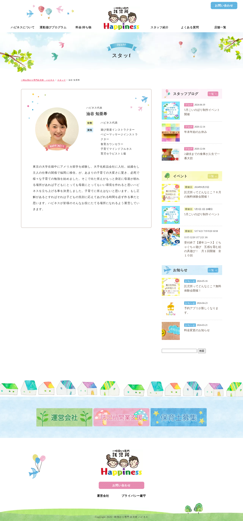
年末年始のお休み (195, 131)
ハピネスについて (23, 27)
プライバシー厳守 (134, 495)
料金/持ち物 (84, 27)
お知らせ (190, 281)
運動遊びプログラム (53, 27)
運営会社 (103, 495)
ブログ (189, 104)
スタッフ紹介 (160, 27)
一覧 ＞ (213, 93)
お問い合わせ (224, 5)
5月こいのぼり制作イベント (202, 214)
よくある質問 (190, 27)
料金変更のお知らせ (197, 330)
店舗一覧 (220, 27)
